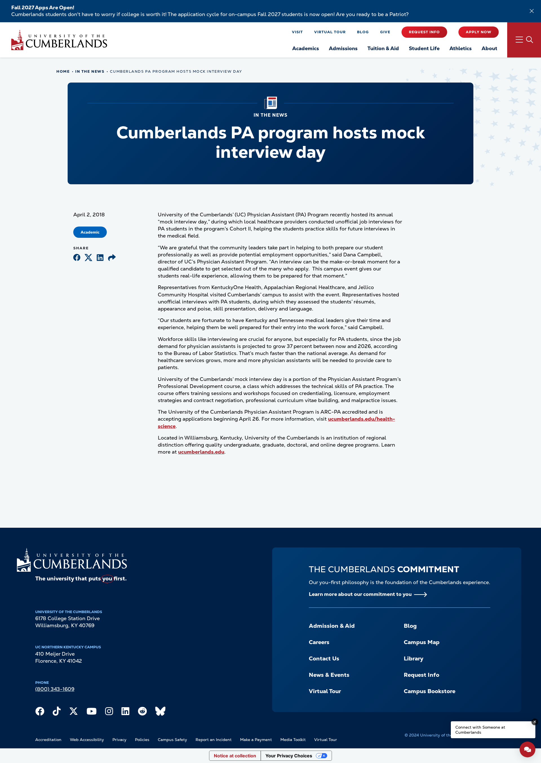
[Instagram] (109, 712)
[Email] (112, 257)
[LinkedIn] (125, 712)
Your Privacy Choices (288, 755)
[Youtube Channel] (92, 712)
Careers (319, 642)
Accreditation (48, 739)
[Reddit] (142, 712)
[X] (73, 712)
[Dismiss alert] (531, 11)
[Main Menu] (524, 39)
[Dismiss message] (534, 721)
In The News (89, 71)
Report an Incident (214, 739)
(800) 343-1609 (54, 689)
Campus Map (422, 642)
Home (63, 71)
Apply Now (478, 32)
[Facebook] (39, 712)
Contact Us (324, 658)
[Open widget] (527, 749)
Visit (297, 32)
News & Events (329, 674)
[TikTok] (57, 712)
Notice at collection (235, 755)
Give (385, 32)
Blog (363, 32)
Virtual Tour (330, 32)
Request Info (424, 32)
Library (413, 658)
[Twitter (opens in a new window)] (88, 257)
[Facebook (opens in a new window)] (76, 257)
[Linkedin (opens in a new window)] (100, 257)
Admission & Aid (332, 625)
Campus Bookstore (429, 691)
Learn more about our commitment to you (360, 594)
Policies (142, 739)
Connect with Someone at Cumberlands (480, 730)
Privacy (119, 739)
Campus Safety (172, 739)
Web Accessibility (87, 739)
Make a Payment (256, 739)
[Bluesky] (160, 712)
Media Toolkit (293, 739)
